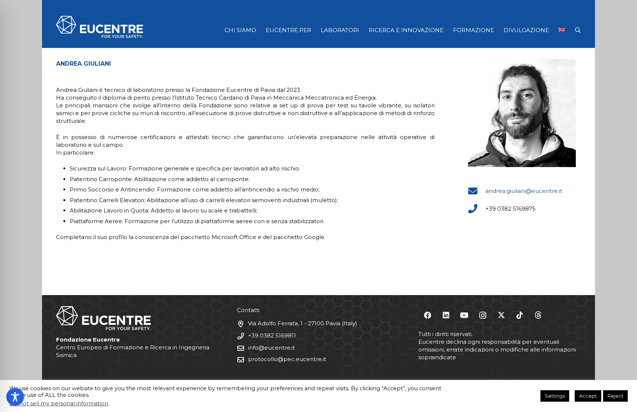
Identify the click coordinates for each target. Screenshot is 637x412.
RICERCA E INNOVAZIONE (406, 30)
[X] (501, 315)
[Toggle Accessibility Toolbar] (15, 396)
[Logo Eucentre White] (99, 27)
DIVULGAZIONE (526, 30)
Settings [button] (555, 396)
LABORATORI (340, 30)
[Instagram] (483, 315)
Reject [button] (615, 396)
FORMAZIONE (473, 30)
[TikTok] (520, 315)
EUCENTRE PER (288, 30)
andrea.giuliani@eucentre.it (523, 190)
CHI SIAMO (240, 30)
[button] (578, 30)
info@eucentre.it (271, 347)
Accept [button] (588, 396)
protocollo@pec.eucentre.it (287, 359)
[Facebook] (427, 315)
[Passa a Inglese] (563, 30)
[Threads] (538, 315)
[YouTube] (464, 315)
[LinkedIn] (446, 315)
